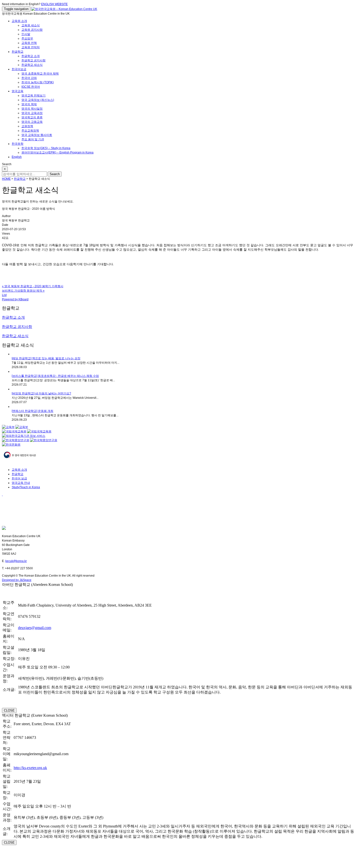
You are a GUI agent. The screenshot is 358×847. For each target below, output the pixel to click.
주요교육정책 (30, 130)
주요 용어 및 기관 (32, 139)
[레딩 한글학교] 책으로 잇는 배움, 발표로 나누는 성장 (46, 358)
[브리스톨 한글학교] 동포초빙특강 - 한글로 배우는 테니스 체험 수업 (55, 376)
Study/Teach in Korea (26, 487)
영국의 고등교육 (32, 122)
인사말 (25, 34)
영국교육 (17, 91)
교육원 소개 (19, 21)
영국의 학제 (29, 104)
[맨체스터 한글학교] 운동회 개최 (32, 411)
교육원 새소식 (30, 25)
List (4, 295)
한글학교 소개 (30, 56)
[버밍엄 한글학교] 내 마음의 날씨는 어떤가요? (41, 393)
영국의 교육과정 (32, 113)
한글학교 (17, 51)
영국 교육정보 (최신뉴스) (37, 100)
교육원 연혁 (29, 43)
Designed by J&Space (16, 580)
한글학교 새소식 (32, 65)
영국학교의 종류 (32, 117)
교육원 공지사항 (32, 29)
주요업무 (27, 38)
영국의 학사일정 (32, 108)
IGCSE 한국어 (30, 86)
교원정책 (27, 126)
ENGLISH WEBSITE (54, 4)
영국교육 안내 (21, 483)
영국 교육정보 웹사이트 (36, 135)
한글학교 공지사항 (33, 60)
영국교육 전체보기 (33, 95)
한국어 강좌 (29, 78)
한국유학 (17, 143)
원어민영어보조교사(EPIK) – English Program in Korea (57, 152)
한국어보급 (19, 69)
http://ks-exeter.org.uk (30, 768)
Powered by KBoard (15, 299)
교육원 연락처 (30, 47)
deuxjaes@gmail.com (34, 628)
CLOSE (9, 710)
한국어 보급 (19, 478)
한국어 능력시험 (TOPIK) (37, 82)
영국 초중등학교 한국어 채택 (40, 73)
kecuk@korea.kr (16, 561)
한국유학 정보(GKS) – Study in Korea (45, 148)
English (17, 157)
